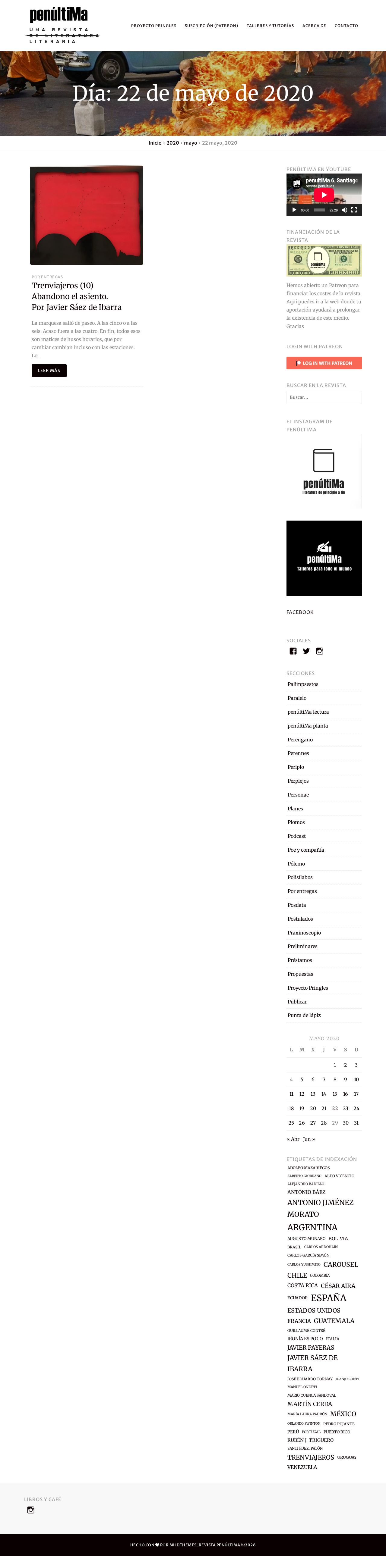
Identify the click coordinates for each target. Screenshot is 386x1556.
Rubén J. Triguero (310, 1440)
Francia (299, 1321)
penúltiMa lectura (308, 712)
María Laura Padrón (307, 1414)
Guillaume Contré (306, 1330)
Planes (295, 809)
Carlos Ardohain (321, 1247)
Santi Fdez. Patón (305, 1448)
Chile (297, 1275)
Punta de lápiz (304, 1015)
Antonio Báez (306, 1192)
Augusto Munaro (306, 1238)
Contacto (346, 25)
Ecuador (297, 1298)
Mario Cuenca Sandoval (311, 1395)
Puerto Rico (337, 1432)
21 (323, 1108)
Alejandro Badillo (305, 1184)
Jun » (309, 1139)
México (343, 1414)
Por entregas (47, 276)
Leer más (49, 370)
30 (346, 1123)
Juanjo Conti (347, 1379)
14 (323, 1094)
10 (356, 1079)
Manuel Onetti (302, 1387)
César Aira (338, 1285)
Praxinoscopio (304, 933)
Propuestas (300, 974)
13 (313, 1094)
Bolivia (338, 1238)
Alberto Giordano (304, 1176)
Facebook (300, 612)
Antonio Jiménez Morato (320, 1208)
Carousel (341, 1264)
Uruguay (347, 1457)
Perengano (300, 740)
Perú (293, 1432)
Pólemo (296, 864)
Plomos (296, 822)
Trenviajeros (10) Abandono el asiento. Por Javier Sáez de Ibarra (77, 296)
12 (302, 1094)
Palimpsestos (303, 684)
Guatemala (334, 1321)
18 (291, 1108)
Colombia (320, 1275)
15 (335, 1094)
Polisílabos (300, 877)
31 (356, 1123)
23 (345, 1108)
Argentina (312, 1227)
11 (291, 1094)
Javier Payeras (310, 1347)
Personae (298, 795)
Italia (332, 1339)
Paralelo (297, 698)
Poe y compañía (306, 850)
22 (335, 1108)
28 (324, 1123)
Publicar (297, 1002)
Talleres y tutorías (270, 25)
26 (302, 1123)
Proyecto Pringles (153, 25)
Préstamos (300, 960)
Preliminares (303, 946)
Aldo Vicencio (339, 1176)
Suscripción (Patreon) (211, 25)
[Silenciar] (344, 210)
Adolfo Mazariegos (308, 1168)
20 (313, 1108)
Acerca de (314, 25)
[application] (324, 195)
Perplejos (298, 781)
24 (356, 1108)
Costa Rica (302, 1285)
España (328, 1298)
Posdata (297, 905)
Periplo (296, 767)
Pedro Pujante (339, 1424)
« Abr (292, 1139)
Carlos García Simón (308, 1255)
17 (356, 1094)
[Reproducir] (294, 210)
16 (345, 1094)
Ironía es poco (305, 1339)
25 (291, 1123)
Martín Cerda (309, 1403)
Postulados (300, 919)
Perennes (298, 753)
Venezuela (302, 1467)
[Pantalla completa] (354, 210)
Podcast (297, 836)
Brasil (294, 1247)
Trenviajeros (310, 1457)
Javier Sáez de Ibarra (312, 1363)
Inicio (155, 143)
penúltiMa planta (308, 726)
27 (313, 1123)
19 (301, 1108)
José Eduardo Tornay (310, 1379)
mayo (190, 143)
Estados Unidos (313, 1310)
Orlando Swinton (303, 1424)
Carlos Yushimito (304, 1264)
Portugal (311, 1432)
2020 (172, 143)
